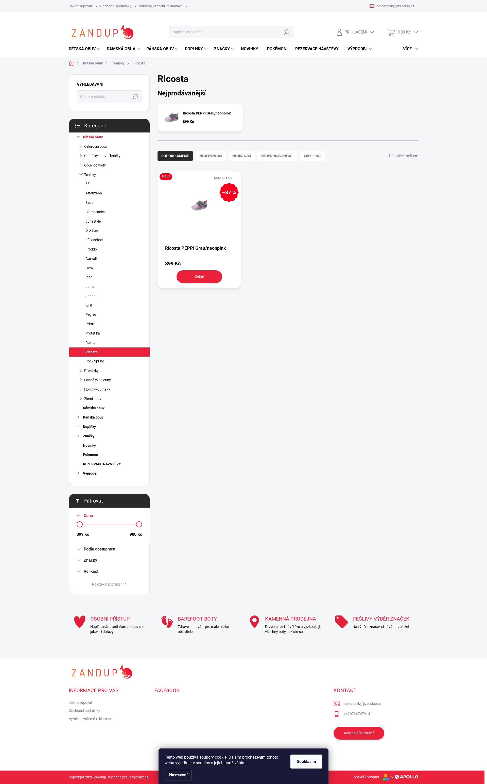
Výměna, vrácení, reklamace (161, 6)
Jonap (90, 296)
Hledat (287, 32)
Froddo (91, 249)
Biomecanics (95, 212)
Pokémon (90, 455)
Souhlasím (306, 761)
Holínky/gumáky (97, 389)
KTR (88, 305)
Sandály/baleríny (97, 380)
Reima (90, 343)
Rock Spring (94, 361)
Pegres (90, 314)
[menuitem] (85, 49)
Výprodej (90, 473)
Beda (89, 203)
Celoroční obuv (96, 146)
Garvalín (92, 259)
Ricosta (91, 352)
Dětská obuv (93, 137)
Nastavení (178, 775)
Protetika (92, 333)
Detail (199, 276)
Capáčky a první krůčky (102, 156)
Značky (88, 436)
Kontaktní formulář (359, 733)
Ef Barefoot (94, 240)
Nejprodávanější (277, 156)
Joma (90, 287)
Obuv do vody (95, 165)
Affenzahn (93, 193)
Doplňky (89, 427)
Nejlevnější (210, 156)
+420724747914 (357, 714)
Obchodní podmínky (115, 6)
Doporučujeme (175, 156)
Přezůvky (91, 371)
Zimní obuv (92, 399)
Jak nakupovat (80, 6)
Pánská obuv (93, 417)
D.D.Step (92, 230)
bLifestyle (93, 221)
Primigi (90, 324)
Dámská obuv (94, 408)
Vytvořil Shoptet (366, 777)
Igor (88, 277)
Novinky (89, 445)
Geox (89, 268)
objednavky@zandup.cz (362, 704)
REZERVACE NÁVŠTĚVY (102, 464)
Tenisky (90, 175)
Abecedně (312, 156)
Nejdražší (241, 156)
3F (87, 184)
